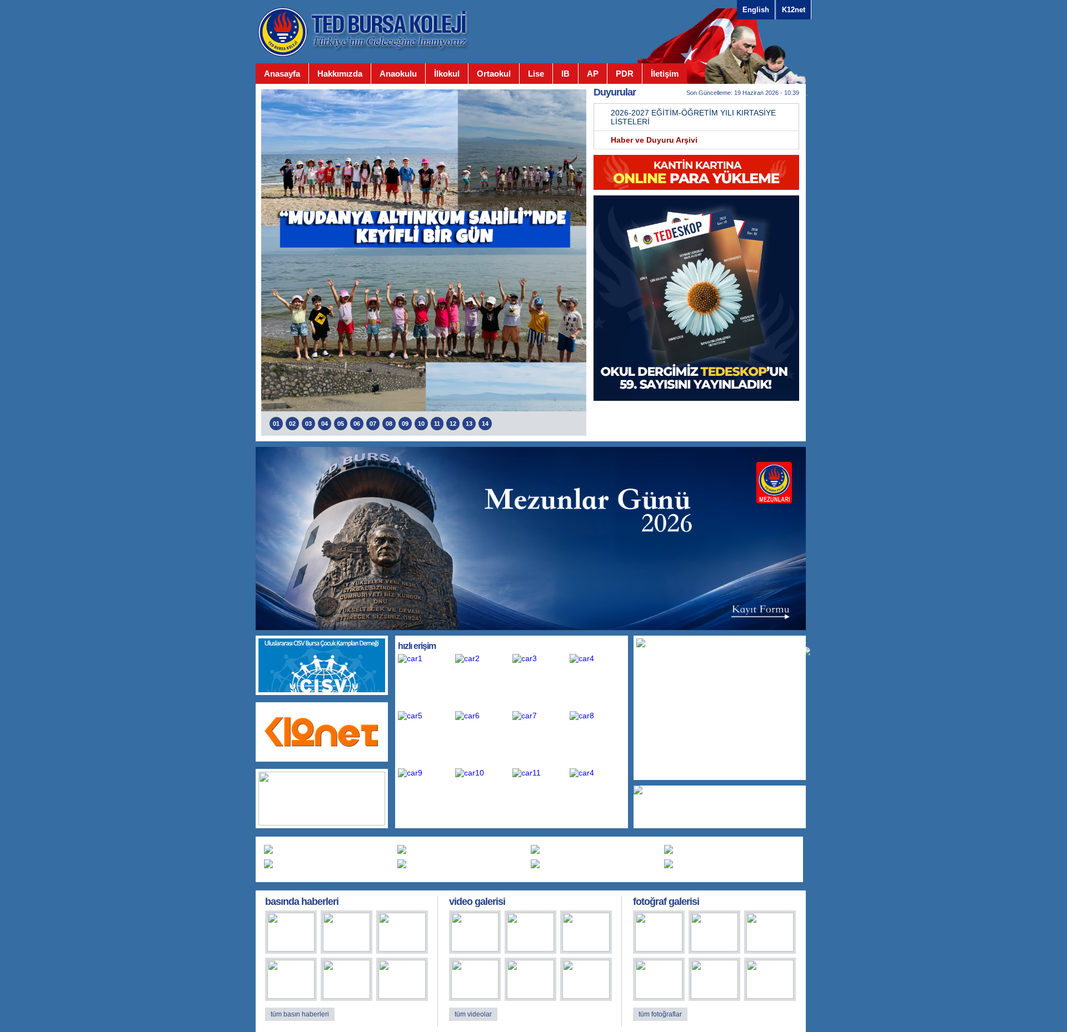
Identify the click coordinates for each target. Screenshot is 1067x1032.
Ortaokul (494, 73)
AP (593, 73)
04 (324, 423)
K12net (793, 10)
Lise (536, 73)
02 (292, 423)
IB (565, 73)
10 (421, 423)
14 (485, 423)
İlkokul (447, 73)
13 (469, 423)
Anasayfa (282, 73)
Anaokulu (398, 73)
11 (437, 423)
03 (308, 423)
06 (356, 423)
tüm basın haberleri (300, 1014)
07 (373, 423)
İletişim (665, 73)
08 (389, 423)
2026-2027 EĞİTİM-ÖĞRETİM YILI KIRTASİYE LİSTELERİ (693, 117)
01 (276, 423)
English (755, 10)
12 (453, 423)
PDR (625, 73)
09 (405, 423)
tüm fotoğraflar (660, 1014)
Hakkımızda (339, 73)
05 (340, 423)
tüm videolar (473, 1014)
